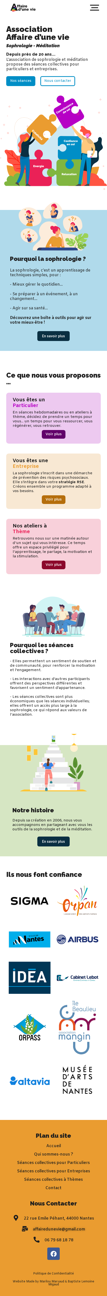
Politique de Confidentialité (53, 1274)
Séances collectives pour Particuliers (53, 1162)
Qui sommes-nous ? (53, 1154)
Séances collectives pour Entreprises (53, 1171)
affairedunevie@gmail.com (59, 1229)
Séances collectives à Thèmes (53, 1179)
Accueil (53, 1146)
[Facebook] (53, 1254)
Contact (53, 1188)
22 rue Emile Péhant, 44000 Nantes (59, 1218)
